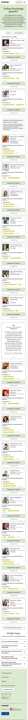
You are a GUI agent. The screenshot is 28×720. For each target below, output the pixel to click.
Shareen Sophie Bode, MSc (16, 66)
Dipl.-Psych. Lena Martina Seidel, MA (17, 137)
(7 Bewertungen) (19, 527)
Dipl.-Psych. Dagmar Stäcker (15, 601)
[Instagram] (2, 694)
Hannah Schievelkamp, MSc (16, 576)
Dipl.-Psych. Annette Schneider (15, 391)
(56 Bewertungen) (19, 445)
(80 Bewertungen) (19, 579)
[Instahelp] (5, 2)
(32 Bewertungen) (19, 365)
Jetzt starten (19, 2)
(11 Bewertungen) (19, 68)
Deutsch (9, 32)
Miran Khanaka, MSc (16, 443)
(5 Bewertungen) (19, 418)
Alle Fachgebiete (19, 32)
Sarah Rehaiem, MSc (15, 416)
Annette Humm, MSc (16, 245)
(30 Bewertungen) (19, 192)
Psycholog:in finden (8, 689)
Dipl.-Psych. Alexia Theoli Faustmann (17, 524)
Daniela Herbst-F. (15, 470)
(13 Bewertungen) (19, 501)
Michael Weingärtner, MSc (16, 498)
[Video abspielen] (8, 45)
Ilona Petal (13, 91)
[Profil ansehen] (5, 42)
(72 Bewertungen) (19, 221)
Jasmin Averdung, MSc (16, 363)
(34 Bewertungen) (19, 550)
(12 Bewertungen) (19, 246)
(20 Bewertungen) (19, 140)
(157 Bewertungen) (20, 393)
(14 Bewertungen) (19, 472)
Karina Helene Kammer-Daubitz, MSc (16, 298)
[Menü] (24, 2)
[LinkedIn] (6, 694)
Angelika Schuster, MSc (16, 191)
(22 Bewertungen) (19, 43)
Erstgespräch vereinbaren (13, 57)
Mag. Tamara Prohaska (16, 271)
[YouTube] (9, 694)
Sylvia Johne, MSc (15, 548)
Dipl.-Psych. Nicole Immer (17, 164)
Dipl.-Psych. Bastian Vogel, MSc (17, 41)
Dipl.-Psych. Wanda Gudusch (15, 219)
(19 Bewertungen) (19, 166)
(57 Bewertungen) (19, 272)
